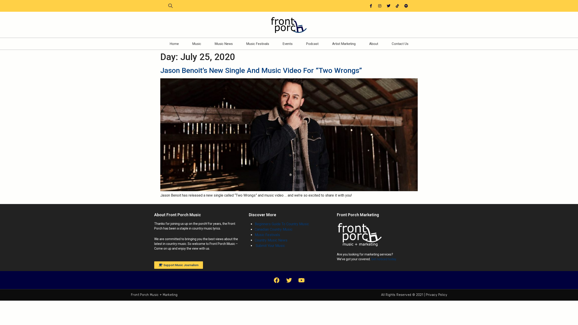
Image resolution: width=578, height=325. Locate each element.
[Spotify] (406, 5)
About (373, 44)
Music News (224, 44)
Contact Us (400, 44)
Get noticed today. (384, 259)
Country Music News (271, 240)
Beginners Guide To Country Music (282, 224)
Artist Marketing (344, 44)
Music (196, 44)
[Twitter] (388, 5)
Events (288, 44)
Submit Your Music (270, 246)
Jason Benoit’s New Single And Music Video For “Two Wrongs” (261, 70)
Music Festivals (257, 44)
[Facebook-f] (371, 5)
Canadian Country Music (273, 229)
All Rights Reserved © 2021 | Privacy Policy (414, 295)
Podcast (312, 44)
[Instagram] (379, 5)
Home (174, 44)
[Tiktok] (397, 5)
